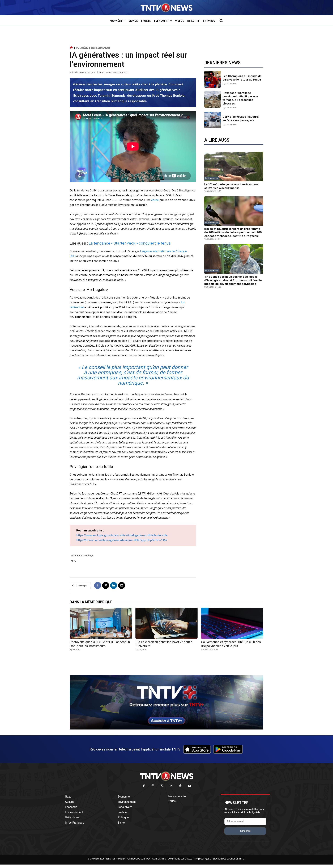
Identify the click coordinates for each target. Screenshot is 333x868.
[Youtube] (189, 786)
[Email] (121, 585)
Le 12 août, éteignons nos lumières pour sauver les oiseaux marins (231, 186)
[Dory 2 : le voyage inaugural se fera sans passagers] (212, 120)
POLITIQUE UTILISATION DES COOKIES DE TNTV (221, 859)
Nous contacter (177, 796)
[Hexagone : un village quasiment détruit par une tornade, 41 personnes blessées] (212, 99)
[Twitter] (162, 786)
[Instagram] (153, 786)
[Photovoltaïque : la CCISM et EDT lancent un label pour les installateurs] (101, 623)
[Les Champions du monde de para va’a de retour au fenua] (212, 79)
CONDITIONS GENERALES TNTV (183, 859)
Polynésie (82, 47)
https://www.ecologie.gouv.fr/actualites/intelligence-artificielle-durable (122, 535)
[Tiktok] (180, 786)
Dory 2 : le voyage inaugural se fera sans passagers (241, 118)
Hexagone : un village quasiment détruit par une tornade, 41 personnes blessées (240, 98)
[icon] (71, 47)
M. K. (73, 560)
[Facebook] (97, 585)
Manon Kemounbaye (82, 555)
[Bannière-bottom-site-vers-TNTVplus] (166, 728)
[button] (221, 20)
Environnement (100, 47)
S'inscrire (245, 830)
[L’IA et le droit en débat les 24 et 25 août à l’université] (166, 623)
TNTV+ (172, 801)
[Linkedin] (113, 585)
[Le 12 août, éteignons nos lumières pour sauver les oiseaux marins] (233, 166)
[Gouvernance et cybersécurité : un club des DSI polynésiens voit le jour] (232, 623)
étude (155, 200)
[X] (105, 585)
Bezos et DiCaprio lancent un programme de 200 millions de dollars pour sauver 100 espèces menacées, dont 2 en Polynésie (233, 232)
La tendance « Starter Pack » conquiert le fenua (130, 243)
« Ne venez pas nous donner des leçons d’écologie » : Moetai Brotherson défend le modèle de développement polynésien (233, 280)
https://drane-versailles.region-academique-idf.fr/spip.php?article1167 (121, 540)
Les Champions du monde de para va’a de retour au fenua (242, 77)
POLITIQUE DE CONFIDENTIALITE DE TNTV (146, 859)
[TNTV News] (166, 776)
